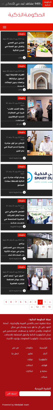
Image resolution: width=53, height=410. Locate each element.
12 (37, 307)
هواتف (44, 365)
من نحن (15, 348)
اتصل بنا (15, 354)
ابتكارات (29, 371)
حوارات (30, 359)
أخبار (45, 354)
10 (49, 307)
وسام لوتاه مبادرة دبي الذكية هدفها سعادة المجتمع (13, 181)
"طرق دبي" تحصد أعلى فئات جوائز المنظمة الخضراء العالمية (13, 279)
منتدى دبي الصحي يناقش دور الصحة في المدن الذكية (14, 46)
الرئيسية (43, 348)
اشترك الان (12, 394)
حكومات (21, 34)
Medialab (18, 405)
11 (43, 307)
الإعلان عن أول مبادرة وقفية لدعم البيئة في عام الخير (14, 147)
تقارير (30, 354)
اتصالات (29, 365)
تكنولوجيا (43, 359)
